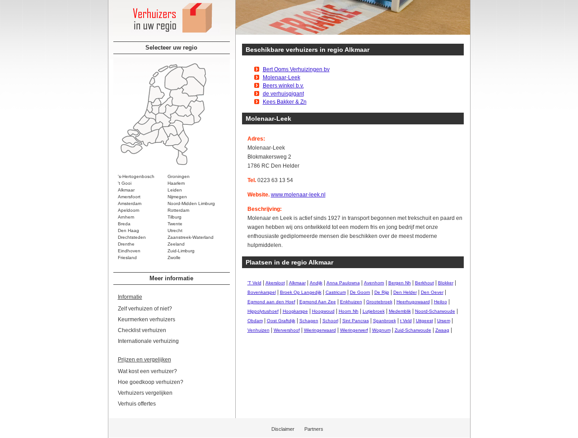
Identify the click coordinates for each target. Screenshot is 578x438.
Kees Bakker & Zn (285, 102)
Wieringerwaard (320, 330)
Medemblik (400, 311)
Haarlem (176, 183)
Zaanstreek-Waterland (191, 237)
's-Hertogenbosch (136, 176)
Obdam (255, 320)
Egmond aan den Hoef (271, 301)
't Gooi (124, 183)
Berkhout (424, 282)
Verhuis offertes (137, 404)
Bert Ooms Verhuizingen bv (296, 69)
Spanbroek (384, 320)
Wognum (381, 330)
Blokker (445, 282)
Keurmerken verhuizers (146, 319)
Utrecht (175, 230)
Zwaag (442, 330)
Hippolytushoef (263, 311)
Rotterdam (178, 210)
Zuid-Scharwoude (413, 330)
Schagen (308, 320)
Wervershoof (287, 330)
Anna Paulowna (343, 282)
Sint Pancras (355, 320)
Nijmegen (177, 196)
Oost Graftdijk (281, 320)
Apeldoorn (129, 210)
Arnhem (126, 216)
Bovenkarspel (261, 292)
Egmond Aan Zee (317, 301)
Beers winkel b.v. (283, 85)
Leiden (175, 189)
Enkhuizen (351, 301)
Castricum (336, 292)
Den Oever (432, 292)
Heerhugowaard (413, 301)
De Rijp (381, 292)
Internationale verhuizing (148, 341)
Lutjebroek (374, 311)
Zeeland (176, 244)
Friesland (127, 257)
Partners (313, 429)
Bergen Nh (399, 282)
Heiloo (440, 301)
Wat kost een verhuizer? (147, 371)
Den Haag (128, 230)
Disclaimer (282, 429)
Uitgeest (424, 320)
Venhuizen (258, 330)
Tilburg (175, 216)
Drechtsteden (132, 237)
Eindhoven (129, 250)
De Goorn (360, 292)
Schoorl (330, 320)
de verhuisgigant (283, 94)
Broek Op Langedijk (301, 292)
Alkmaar (126, 189)
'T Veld (254, 282)
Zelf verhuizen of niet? (145, 309)
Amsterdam (129, 203)
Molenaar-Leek (281, 77)
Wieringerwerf (354, 330)
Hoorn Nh (349, 311)
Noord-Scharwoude (435, 311)
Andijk (316, 282)
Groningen (179, 176)
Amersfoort (129, 196)
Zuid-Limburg (181, 250)
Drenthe (126, 244)
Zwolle (174, 257)
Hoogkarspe (295, 311)
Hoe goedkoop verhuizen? (150, 382)
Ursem (443, 320)
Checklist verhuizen (142, 330)
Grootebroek (379, 301)
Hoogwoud (323, 311)
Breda (124, 223)
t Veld (406, 320)
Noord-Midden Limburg (191, 203)
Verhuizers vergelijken (145, 393)
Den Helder (405, 292)
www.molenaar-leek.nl (298, 195)
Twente (175, 223)
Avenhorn (374, 282)
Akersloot (275, 282)
